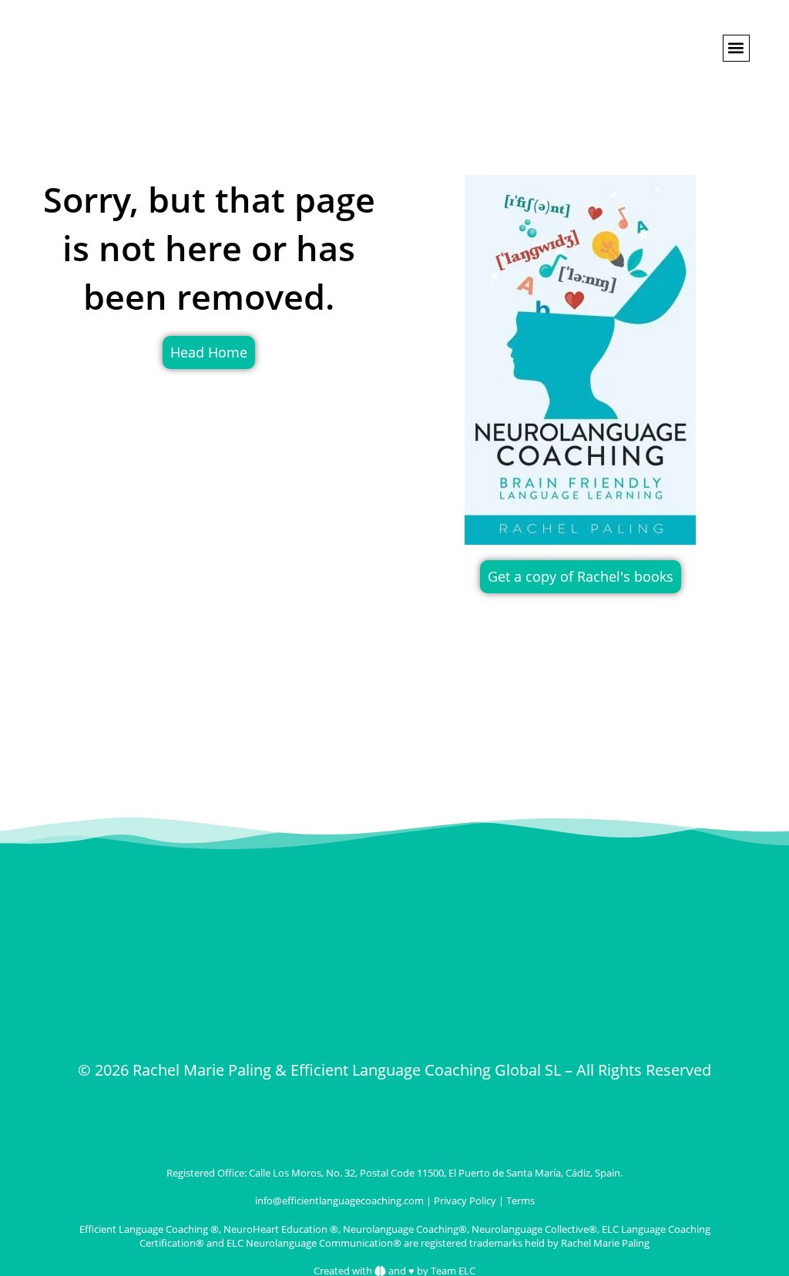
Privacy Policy (465, 1200)
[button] (736, 48)
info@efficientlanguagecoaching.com (339, 1200)
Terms (520, 1200)
